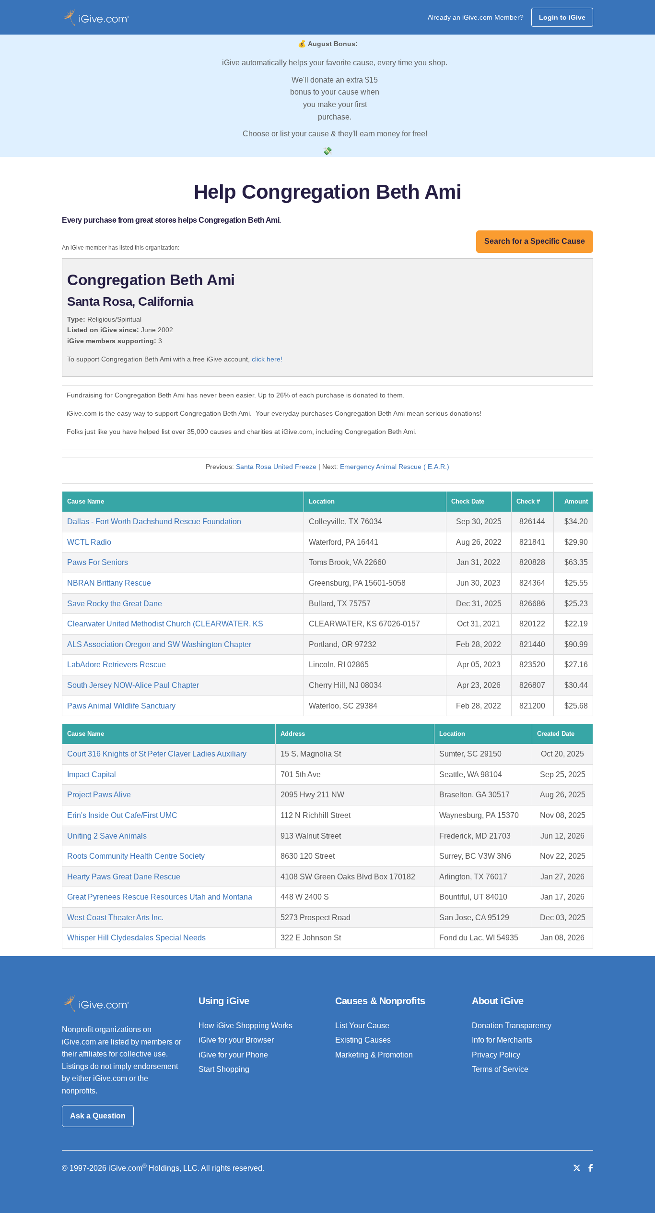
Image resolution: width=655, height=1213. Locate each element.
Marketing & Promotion (374, 1055)
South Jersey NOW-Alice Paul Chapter (133, 685)
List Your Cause (362, 1025)
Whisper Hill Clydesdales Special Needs (136, 938)
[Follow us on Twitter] (577, 1168)
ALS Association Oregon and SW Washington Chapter (159, 644)
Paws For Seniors (97, 562)
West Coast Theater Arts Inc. (115, 917)
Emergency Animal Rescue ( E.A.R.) (394, 466)
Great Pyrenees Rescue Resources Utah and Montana (159, 897)
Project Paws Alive (99, 795)
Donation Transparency (511, 1025)
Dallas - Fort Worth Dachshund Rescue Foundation (154, 521)
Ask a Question (98, 1116)
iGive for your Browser (236, 1040)
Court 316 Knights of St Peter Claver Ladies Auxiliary (156, 754)
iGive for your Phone (233, 1055)
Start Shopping (224, 1069)
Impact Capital (91, 774)
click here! (267, 359)
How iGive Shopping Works (245, 1025)
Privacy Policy (496, 1055)
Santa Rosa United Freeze (276, 466)
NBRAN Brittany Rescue (109, 583)
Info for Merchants (502, 1040)
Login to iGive (562, 17)
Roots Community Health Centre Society (136, 856)
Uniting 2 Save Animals (107, 836)
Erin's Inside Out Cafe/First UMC (122, 815)
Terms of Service (500, 1069)
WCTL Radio (89, 542)
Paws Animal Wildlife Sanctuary (121, 706)
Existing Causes (363, 1040)
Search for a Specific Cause (534, 241)
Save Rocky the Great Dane (114, 604)
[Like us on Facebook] (590, 1168)
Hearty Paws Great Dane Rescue (123, 877)
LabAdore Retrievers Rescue (116, 665)
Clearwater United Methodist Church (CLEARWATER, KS (165, 624)
